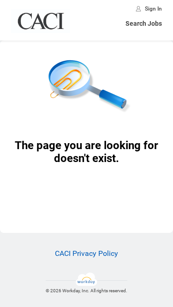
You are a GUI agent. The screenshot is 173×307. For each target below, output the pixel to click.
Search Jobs (143, 23)
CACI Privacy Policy (86, 253)
